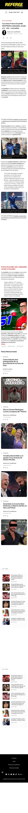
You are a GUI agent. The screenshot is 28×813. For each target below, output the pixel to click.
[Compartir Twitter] (7, 37)
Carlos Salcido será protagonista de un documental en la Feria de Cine (13, 362)
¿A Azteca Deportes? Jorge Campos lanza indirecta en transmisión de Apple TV (18, 603)
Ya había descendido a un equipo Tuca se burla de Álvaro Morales (13, 458)
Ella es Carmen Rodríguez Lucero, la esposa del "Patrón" (15, 411)
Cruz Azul (4, 346)
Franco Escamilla (20, 346)
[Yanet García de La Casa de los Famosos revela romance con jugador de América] (6, 612)
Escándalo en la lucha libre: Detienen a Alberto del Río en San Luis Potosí (15, 506)
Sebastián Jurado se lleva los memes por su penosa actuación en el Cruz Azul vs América (13, 217)
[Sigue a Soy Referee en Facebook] (6, 774)
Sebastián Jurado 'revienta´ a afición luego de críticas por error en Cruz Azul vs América (14, 121)
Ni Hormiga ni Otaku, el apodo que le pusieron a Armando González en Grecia (17, 577)
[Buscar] (6, 12)
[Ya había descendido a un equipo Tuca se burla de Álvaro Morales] (14, 484)
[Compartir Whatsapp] (10, 37)
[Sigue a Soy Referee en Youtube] (13, 774)
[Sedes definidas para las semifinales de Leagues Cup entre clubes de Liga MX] (6, 587)
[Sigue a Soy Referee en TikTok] (16, 774)
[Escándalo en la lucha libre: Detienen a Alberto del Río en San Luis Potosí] (14, 532)
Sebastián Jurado (11, 346)
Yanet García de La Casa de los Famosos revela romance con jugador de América (18, 611)
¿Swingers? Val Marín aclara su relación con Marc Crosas (18, 619)
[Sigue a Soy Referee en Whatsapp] (14, 772)
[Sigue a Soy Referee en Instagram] (11, 774)
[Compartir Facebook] (3, 37)
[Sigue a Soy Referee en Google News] (20, 774)
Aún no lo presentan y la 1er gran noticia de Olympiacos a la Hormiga (18, 594)
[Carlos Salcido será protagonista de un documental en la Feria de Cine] (14, 390)
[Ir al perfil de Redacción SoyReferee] (4, 32)
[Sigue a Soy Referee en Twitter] (8, 774)
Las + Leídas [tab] (5, 568)
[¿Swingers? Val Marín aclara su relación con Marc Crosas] (6, 621)
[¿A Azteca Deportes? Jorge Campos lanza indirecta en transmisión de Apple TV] (6, 604)
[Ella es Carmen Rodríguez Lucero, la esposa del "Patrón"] (14, 436)
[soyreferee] (14, 5)
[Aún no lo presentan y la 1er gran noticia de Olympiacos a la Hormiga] (6, 595)
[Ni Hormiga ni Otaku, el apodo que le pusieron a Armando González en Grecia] (6, 578)
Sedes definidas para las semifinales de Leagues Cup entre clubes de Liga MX (18, 586)
